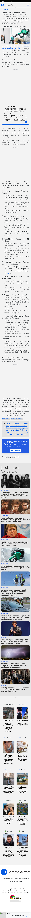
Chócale (7, 273)
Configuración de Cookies (21, 891)
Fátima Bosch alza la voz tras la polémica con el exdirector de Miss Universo (22, 723)
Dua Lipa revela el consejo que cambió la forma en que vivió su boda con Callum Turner (8, 820)
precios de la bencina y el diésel (15, 47)
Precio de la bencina (17, 418)
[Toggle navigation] (28, 5)
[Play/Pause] (28, 915)
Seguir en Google (15, 450)
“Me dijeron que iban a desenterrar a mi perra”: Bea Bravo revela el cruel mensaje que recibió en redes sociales (8, 790)
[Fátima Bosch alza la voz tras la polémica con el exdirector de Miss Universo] (22, 713)
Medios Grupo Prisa (15, 901)
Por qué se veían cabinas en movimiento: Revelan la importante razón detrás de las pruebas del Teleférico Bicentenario (8, 726)
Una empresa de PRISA (15, 897)
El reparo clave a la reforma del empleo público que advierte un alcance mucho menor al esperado (22, 758)
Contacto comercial (15, 881)
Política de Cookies (7, 891)
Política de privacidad (19, 889)
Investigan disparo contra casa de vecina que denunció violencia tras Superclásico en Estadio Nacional (22, 790)
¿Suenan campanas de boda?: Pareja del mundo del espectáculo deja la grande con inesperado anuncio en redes (8, 758)
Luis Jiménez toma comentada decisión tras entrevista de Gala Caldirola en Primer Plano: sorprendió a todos (22, 852)
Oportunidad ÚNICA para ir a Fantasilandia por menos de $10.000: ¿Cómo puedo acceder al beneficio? (22, 820)
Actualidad (6, 418)
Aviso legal (8, 889)
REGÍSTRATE (12, 1)
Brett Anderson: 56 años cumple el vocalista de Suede (17, 425)
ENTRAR (4, 1)
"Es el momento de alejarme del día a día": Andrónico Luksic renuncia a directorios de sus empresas (17, 431)
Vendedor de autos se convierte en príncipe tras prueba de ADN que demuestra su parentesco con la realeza (8, 852)
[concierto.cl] (7, 5)
